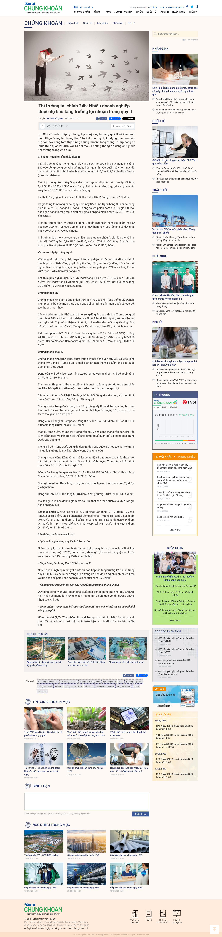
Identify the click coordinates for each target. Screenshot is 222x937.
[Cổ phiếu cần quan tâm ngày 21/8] (86, 874)
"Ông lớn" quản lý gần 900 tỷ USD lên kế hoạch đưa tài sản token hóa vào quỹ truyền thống (176, 171)
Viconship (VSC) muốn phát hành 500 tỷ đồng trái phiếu (173, 231)
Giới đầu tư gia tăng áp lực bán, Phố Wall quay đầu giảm (174, 162)
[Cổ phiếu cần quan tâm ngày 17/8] (43, 874)
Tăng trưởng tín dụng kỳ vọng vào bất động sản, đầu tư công (44, 664)
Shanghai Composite (105, 686)
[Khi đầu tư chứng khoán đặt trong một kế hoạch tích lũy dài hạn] (175, 343)
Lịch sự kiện (163, 714)
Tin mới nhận (163, 456)
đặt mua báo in (86, 7)
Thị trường (162, 394)
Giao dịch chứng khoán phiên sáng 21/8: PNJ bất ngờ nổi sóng (173, 494)
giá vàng (129, 681)
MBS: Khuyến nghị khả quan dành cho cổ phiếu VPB (176, 651)
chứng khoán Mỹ (45, 686)
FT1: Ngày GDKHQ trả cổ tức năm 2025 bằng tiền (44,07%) (174, 745)
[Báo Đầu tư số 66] (187, 698)
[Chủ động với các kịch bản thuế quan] (128, 648)
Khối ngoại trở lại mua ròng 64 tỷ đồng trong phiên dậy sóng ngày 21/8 (174, 466)
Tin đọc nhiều (185, 456)
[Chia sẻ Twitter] (190, 6)
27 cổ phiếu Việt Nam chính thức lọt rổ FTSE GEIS (128, 734)
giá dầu (139, 681)
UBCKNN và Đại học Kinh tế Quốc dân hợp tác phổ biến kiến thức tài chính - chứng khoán (175, 372)
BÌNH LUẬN (41, 786)
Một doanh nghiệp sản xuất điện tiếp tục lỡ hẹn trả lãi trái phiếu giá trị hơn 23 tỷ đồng (176, 246)
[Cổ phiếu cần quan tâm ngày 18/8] (129, 841)
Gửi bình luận (140, 814)
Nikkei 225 (89, 686)
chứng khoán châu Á (73, 686)
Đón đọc (159, 689)
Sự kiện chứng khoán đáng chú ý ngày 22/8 (85, 769)
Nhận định (73, 23)
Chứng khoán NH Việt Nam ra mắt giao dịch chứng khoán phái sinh (173, 297)
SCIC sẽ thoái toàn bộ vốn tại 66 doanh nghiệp (175, 594)
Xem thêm (175, 530)
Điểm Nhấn (175, 548)
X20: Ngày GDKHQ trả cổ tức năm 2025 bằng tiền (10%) (174, 761)
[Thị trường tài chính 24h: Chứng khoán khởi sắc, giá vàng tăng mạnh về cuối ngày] (43, 754)
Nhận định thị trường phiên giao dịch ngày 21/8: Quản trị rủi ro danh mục (176, 111)
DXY (121, 681)
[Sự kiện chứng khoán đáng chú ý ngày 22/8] (86, 754)
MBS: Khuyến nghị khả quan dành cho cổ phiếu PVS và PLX (176, 673)
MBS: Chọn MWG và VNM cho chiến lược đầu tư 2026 (174, 662)
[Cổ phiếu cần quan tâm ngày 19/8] (86, 841)
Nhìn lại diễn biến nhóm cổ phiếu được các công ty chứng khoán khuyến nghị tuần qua (175, 91)
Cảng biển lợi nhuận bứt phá (170, 516)
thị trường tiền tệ (109, 681)
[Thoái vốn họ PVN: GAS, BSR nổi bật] (43, 841)
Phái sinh (118, 23)
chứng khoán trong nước (90, 681)
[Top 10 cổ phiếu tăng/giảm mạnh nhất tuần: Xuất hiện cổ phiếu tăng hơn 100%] (86, 718)
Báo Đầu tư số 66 (165, 694)
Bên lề (131, 23)
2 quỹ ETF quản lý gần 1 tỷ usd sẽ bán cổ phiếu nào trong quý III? (43, 734)
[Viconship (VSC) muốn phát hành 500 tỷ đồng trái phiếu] (175, 211)
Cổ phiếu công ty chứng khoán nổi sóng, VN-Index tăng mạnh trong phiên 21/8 (173, 480)
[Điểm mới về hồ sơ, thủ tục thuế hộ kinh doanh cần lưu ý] (175, 563)
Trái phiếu (102, 23)
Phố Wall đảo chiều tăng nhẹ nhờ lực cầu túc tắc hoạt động (177, 180)
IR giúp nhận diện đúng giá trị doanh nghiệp (174, 506)
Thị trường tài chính (69, 681)
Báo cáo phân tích (168, 631)
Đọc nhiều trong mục (51, 825)
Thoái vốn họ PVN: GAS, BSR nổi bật (41, 855)
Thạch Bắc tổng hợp (54, 118)
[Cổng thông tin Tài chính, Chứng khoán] (43, 8)
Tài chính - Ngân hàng (172, 11)
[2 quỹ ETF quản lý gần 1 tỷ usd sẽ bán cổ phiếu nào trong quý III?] (43, 718)
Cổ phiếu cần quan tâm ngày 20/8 (126, 887)
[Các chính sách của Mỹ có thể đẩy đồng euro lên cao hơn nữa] (87, 648)
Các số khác (164, 706)
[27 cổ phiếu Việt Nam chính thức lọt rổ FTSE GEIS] (129, 718)
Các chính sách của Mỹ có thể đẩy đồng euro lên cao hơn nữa (86, 664)
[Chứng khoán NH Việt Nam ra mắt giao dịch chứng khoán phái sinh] (175, 277)
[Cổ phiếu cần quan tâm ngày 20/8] (129, 874)
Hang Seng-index (123, 686)
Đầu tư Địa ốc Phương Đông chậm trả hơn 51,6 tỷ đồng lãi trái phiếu (175, 239)
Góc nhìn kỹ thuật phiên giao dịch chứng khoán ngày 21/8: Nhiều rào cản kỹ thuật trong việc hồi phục (175, 102)
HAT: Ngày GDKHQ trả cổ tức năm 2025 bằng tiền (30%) (174, 727)
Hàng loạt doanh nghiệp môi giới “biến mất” (175, 586)
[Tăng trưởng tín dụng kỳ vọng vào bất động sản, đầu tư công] (46, 648)
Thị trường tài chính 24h (48, 681)
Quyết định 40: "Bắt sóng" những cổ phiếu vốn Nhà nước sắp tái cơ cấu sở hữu (175, 603)
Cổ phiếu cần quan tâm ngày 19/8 (83, 855)
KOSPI (136, 686)
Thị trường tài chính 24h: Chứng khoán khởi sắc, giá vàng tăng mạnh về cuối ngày (42, 771)
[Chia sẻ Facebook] (186, 6)
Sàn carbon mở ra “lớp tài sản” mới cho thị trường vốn (176, 312)
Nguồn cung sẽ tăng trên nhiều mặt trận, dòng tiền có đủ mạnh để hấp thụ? (129, 769)
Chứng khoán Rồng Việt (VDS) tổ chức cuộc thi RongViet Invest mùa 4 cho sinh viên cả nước (176, 383)
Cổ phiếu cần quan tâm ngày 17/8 (40, 887)
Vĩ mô (96, 11)
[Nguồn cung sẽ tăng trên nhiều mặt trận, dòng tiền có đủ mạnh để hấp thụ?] (129, 754)
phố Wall (58, 686)
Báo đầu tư (153, 7)
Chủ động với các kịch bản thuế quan (126, 662)
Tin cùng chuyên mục (51, 702)
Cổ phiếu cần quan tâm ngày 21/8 (83, 887)
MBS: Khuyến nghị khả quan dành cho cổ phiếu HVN (176, 640)
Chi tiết (88, 556)
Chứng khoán (82, 11)
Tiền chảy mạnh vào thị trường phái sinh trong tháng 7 (175, 305)
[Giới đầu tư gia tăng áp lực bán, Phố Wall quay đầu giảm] (175, 142)
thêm (192, 11)
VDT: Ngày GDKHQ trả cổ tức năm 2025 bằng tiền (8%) (174, 736)
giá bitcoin (42, 691)
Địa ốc (139, 11)
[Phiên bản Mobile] (195, 6)
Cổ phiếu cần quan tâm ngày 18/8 (126, 855)
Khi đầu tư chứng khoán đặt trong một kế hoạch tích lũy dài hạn (174, 363)
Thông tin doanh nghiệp (117, 11)
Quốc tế (151, 11)
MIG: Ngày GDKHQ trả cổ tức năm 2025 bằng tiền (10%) (174, 775)
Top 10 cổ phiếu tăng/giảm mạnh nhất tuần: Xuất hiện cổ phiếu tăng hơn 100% (86, 734)
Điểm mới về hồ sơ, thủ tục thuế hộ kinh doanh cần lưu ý (175, 578)
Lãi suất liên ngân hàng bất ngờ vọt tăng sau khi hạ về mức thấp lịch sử (175, 612)
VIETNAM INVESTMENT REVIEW (172, 7)
